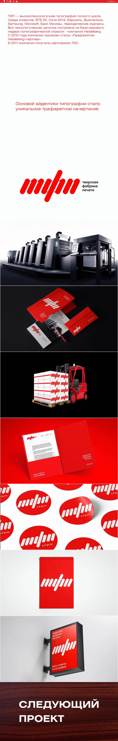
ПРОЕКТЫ (111, 1)
